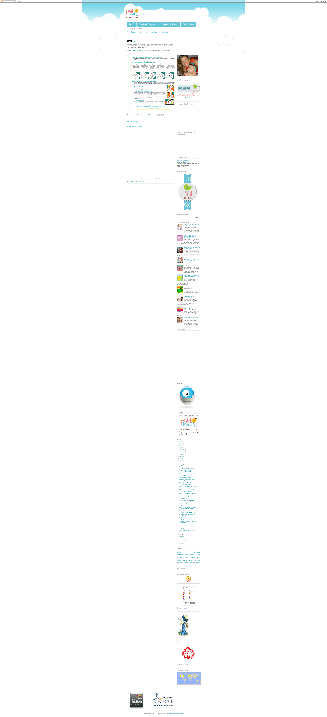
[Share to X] (160, 115)
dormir (190, 560)
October (182, 454)
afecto (178, 563)
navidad (198, 562)
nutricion (179, 560)
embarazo (185, 559)
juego (192, 562)
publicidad (190, 563)
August (182, 458)
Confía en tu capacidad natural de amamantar (148, 32)
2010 (179, 543)
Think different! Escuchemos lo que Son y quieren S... (187, 483)
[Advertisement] (187, 40)
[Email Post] (153, 114)
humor (186, 563)
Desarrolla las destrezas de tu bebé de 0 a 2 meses (191, 318)
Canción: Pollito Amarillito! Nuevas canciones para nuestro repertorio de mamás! (191, 276)
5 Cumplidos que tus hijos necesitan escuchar (190, 297)
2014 (179, 441)
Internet (195, 559)
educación (179, 559)
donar (180, 563)
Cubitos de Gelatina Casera (190, 287)
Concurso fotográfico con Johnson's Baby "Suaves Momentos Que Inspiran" (190, 237)
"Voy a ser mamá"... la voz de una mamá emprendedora (186, 490)
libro (195, 562)
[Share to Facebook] (161, 115)
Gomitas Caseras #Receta (190, 265)
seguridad (185, 560)
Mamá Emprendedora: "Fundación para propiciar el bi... (187, 494)
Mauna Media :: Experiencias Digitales (174, 713)
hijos (195, 560)
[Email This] (156, 115)
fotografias (188, 562)
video (198, 554)
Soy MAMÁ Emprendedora (149, 24)
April (181, 534)
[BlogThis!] (158, 115)
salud (178, 556)
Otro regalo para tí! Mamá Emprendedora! (185, 497)
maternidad (138, 117)
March (181, 536)
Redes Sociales (188, 24)
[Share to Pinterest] (163, 115)
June (181, 462)
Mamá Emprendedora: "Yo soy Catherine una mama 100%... (187, 511)
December (182, 450)
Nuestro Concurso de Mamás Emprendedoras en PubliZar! (187, 501)
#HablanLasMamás (171, 24)
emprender (192, 557)
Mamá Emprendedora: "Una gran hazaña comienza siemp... (187, 508)
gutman (183, 563)
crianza (180, 554)
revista (184, 562)
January (182, 541)
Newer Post (131, 173)
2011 (179, 448)
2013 (179, 443)
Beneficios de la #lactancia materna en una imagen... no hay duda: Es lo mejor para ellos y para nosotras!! (192, 259)
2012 (179, 445)
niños (179, 552)
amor (199, 559)
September (183, 456)
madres (184, 556)
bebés (186, 552)
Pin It (133, 41)
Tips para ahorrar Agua (185, 477)
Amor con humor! (183, 524)
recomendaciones (189, 554)
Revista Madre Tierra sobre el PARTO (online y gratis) (186, 471)
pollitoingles (179, 562)
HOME (131, 24)
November (182, 452)
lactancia (133, 117)
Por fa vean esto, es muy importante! (185, 474)
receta (198, 557)
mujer (198, 560)
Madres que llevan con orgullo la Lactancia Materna (192, 248)
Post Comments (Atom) (154, 178)
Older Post (169, 173)
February (182, 538)
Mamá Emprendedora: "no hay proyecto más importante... (186, 467)
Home (150, 173)
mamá (190, 559)
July (181, 460)
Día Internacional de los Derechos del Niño (189, 307)
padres (187, 557)
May (181, 465)
